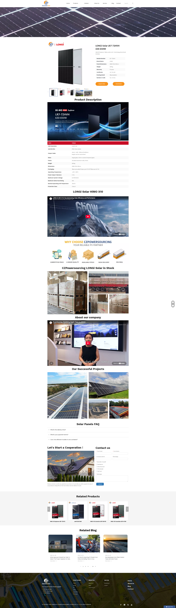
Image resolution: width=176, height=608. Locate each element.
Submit (100, 484)
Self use (99, 471)
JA (73, 587)
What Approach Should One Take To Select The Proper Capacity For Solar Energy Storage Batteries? (60, 558)
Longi (74, 585)
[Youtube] (131, 605)
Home (130, 581)
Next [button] (93, 91)
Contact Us (92, 587)
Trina (74, 583)
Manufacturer (101, 466)
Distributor (100, 464)
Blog (90, 585)
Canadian (75, 592)
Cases (106, 585)
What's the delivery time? (58, 430)
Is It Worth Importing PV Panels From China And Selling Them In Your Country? (88, 558)
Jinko (74, 589)
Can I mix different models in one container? (64, 439)
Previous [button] (48, 91)
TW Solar (75, 594)
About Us (91, 583)
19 (92, 566)
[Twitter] (128, 605)
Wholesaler (100, 469)
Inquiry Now (102, 84)
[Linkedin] (124, 605)
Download (118, 84)
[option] (53, 92)
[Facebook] (121, 605)
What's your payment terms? (59, 434)
